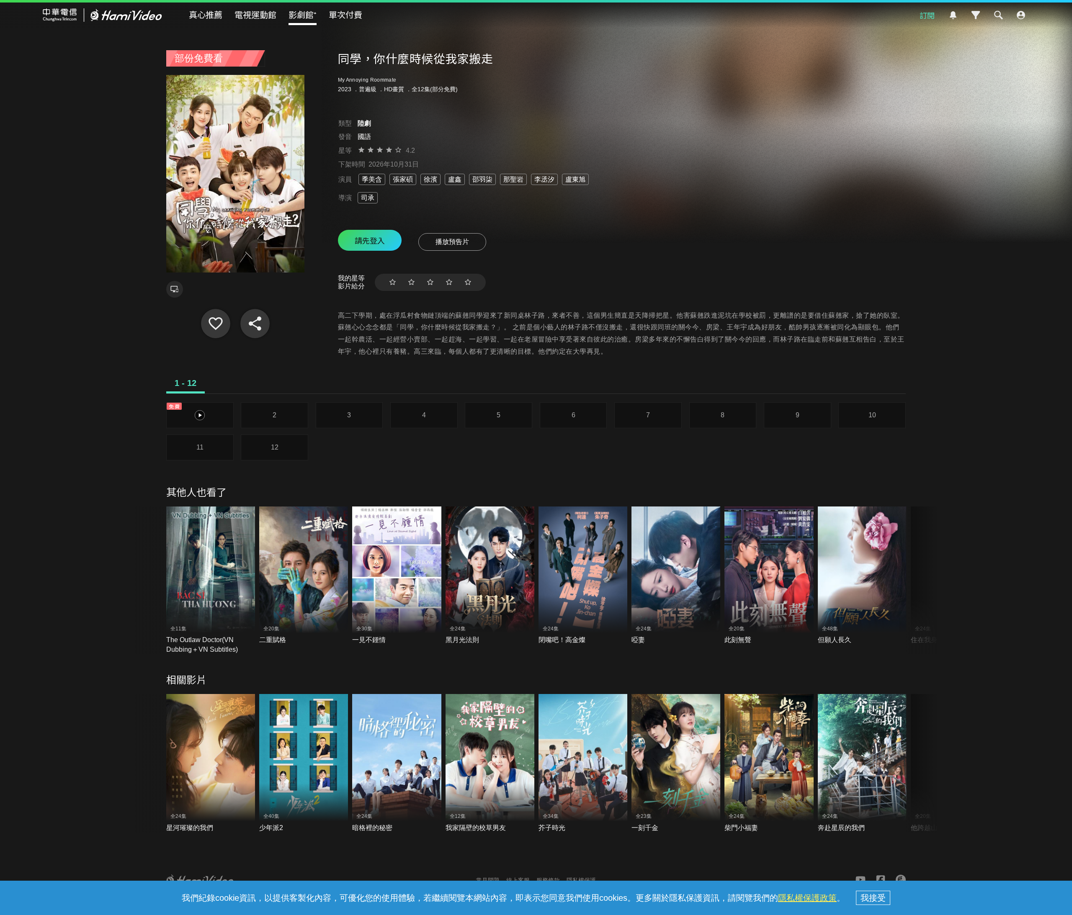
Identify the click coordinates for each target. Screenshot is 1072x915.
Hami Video (102, 15)
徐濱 (430, 179)
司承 (367, 197)
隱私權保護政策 (807, 897)
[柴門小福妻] (768, 763)
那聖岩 (513, 179)
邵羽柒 (482, 179)
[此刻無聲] (768, 575)
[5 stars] (468, 282)
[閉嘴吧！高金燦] (583, 575)
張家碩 (403, 179)
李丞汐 (544, 179)
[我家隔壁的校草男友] (490, 763)
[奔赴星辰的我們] (862, 763)
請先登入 (370, 240)
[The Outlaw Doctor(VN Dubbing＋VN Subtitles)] (210, 580)
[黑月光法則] (490, 575)
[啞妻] (675, 575)
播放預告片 (452, 241)
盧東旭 (575, 179)
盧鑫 (454, 179)
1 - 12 (185, 383)
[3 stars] (430, 282)
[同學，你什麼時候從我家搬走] (215, 323)
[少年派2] (303, 763)
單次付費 (345, 14)
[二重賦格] (303, 575)
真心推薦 (205, 14)
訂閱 (927, 15)
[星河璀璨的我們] (210, 763)
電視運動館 (255, 14)
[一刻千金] (675, 763)
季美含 (372, 179)
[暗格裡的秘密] (396, 763)
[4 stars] (449, 282)
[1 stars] (392, 282)
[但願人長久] (862, 575)
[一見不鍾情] (396, 575)
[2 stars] (411, 282)
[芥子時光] (583, 763)
